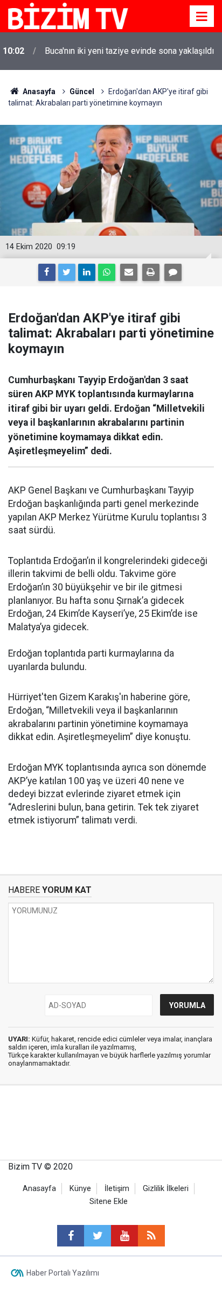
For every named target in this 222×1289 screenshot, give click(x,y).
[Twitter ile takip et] (97, 1235)
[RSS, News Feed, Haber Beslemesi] (151, 1235)
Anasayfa (39, 1188)
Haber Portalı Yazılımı (62, 1273)
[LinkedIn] (86, 272)
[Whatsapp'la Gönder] (106, 272)
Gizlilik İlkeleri (166, 1188)
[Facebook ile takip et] (70, 1235)
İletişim (117, 1188)
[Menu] (202, 16)
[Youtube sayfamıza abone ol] (124, 1235)
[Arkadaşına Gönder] (128, 272)
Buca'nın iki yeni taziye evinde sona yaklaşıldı (129, 51)
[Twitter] (66, 272)
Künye (80, 1188)
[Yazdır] (150, 272)
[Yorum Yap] (173, 272)
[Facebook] (47, 272)
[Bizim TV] (68, 15)
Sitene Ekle (108, 1201)
